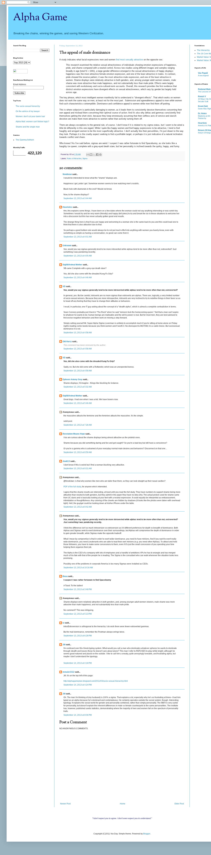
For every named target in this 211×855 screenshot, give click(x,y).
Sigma (84, 158)
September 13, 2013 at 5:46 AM (77, 403)
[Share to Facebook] (97, 154)
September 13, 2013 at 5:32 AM (77, 387)
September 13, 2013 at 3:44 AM (77, 198)
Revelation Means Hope (74, 434)
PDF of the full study (72, 486)
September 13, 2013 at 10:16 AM (78, 567)
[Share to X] (94, 154)
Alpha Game (40, 17)
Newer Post (65, 804)
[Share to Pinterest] (100, 154)
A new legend (203, 76)
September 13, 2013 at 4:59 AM (77, 371)
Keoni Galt (203, 106)
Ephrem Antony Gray (72, 379)
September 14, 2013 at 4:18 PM (77, 663)
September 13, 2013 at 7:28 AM (77, 425)
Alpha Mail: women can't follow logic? (32, 121)
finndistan (67, 174)
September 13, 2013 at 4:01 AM (77, 237)
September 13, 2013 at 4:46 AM (77, 277)
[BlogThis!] (91, 154)
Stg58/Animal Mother (72, 265)
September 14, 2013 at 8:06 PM (77, 715)
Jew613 (66, 461)
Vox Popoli (203, 73)
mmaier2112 (68, 672)
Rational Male (204, 89)
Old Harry (67, 341)
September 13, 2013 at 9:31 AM (77, 468)
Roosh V (202, 96)
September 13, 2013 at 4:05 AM (77, 256)
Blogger (146, 834)
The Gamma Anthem (25, 140)
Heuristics (67, 207)
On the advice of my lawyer (28, 111)
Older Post (179, 804)
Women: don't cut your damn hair (30, 116)
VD (64, 286)
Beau (65, 576)
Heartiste (202, 123)
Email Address (19, 84)
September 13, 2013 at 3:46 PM (77, 589)
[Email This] (88, 154)
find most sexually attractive (129, 59)
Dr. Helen (202, 113)
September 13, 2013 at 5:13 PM (77, 614)
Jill (64, 644)
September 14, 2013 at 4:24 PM (77, 685)
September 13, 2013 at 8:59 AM (77, 452)
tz (63, 623)
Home (122, 804)
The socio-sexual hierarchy (28, 106)
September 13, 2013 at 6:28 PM (77, 636)
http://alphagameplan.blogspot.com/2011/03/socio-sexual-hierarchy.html (95, 681)
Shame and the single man (28, 127)
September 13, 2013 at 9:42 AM (77, 507)
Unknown (67, 245)
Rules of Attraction (74, 158)
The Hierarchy (203, 50)
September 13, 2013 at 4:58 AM (77, 332)
